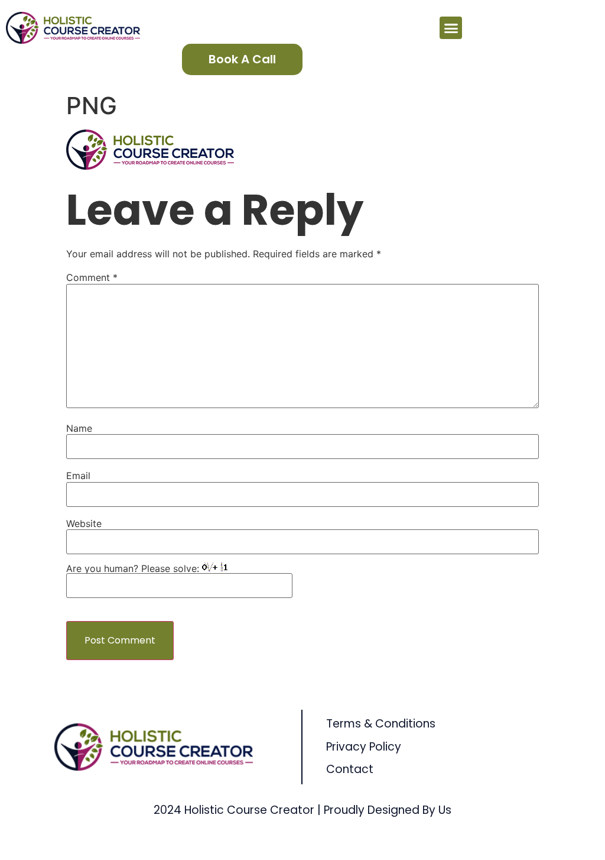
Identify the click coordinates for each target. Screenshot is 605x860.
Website (84, 523)
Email (78, 475)
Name (79, 428)
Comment (92, 277)
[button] (451, 28)
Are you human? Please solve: (134, 568)
